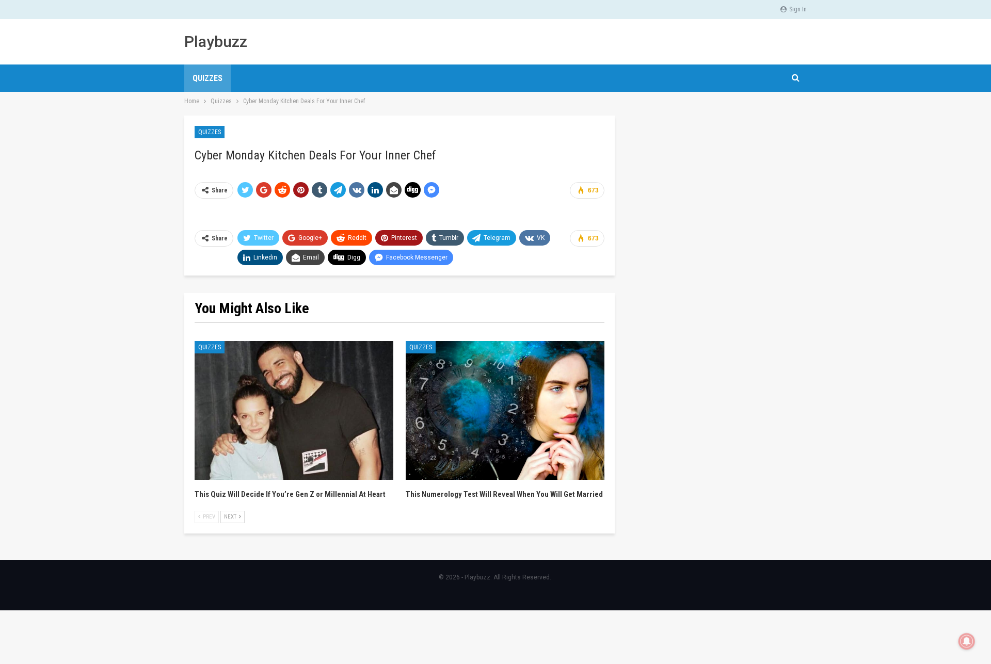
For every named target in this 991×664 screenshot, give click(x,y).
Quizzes (207, 78)
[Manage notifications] (966, 641)
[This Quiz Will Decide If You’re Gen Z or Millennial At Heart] (294, 410)
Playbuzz (215, 42)
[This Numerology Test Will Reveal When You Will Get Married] (505, 410)
